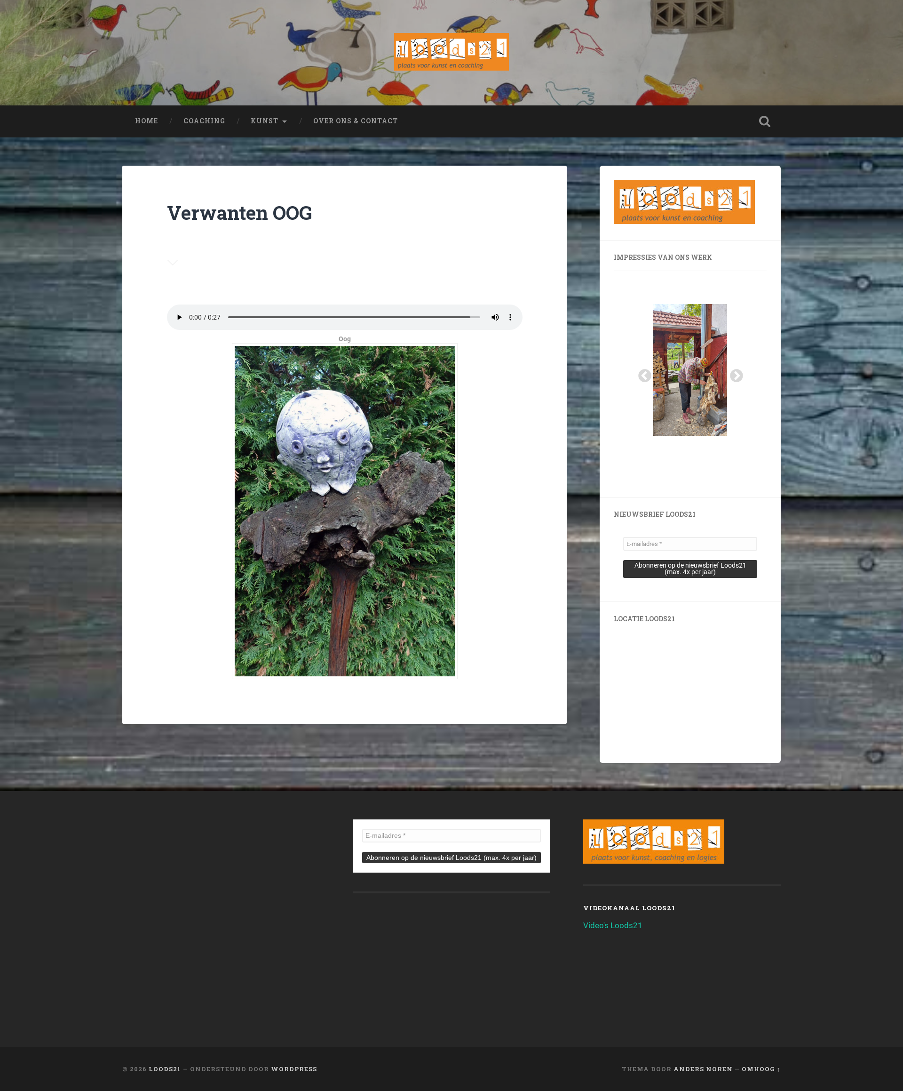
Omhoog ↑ (761, 1069)
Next (733, 373)
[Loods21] (451, 52)
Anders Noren (703, 1069)
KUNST (264, 121)
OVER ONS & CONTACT (355, 121)
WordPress (294, 1069)
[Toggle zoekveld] (765, 121)
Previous (642, 373)
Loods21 (165, 1069)
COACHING (204, 121)
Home (146, 121)
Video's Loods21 (612, 925)
